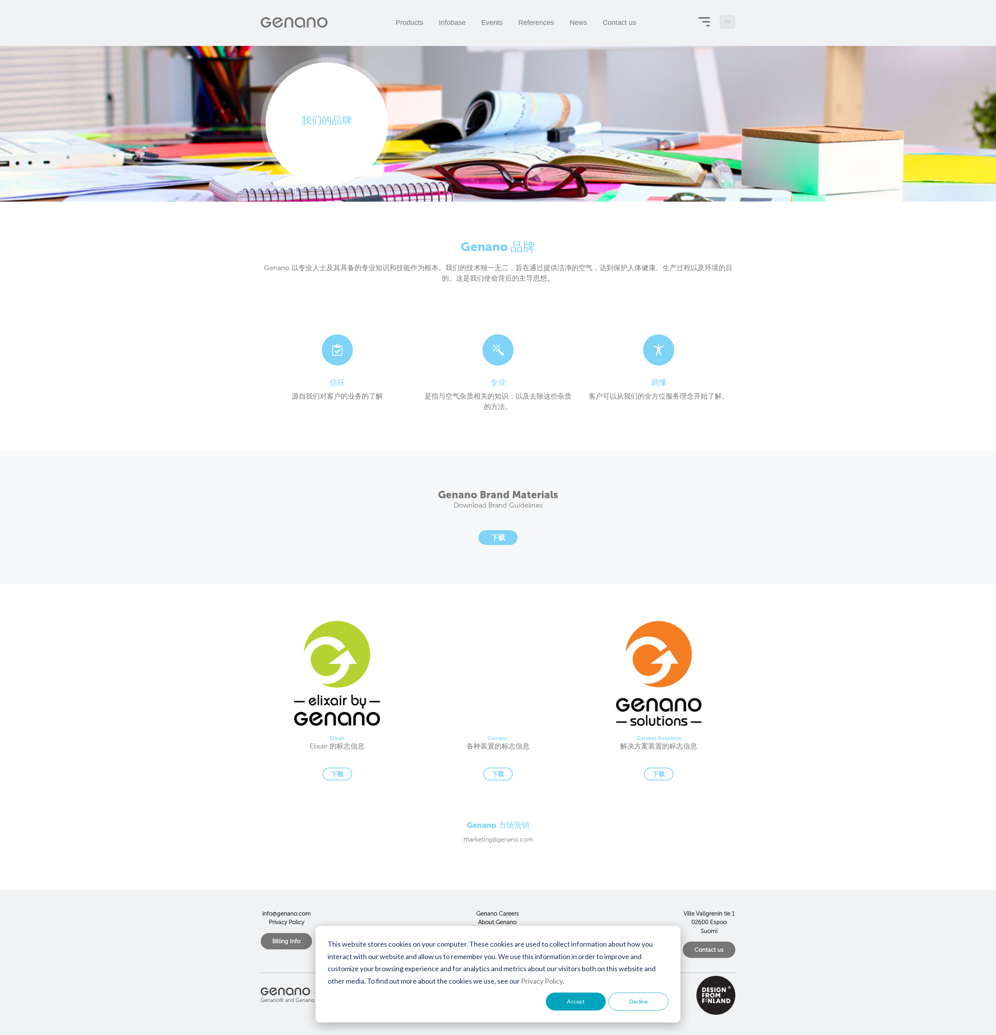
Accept (576, 1001)
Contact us (709, 949)
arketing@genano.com (501, 839)
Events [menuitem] (492, 22)
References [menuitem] (536, 22)
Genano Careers (497, 913)
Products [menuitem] (409, 22)
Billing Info (286, 941)
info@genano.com (286, 913)
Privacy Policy (542, 981)
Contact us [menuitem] (619, 22)
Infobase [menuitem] (452, 22)
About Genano (497, 922)
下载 (498, 537)
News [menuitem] (578, 22)
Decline (639, 1001)
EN (728, 24)
